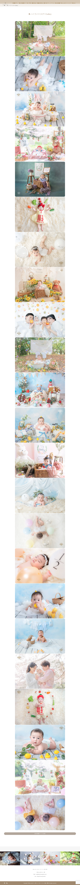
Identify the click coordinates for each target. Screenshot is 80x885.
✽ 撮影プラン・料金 (17, 3)
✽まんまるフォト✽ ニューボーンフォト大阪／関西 (40, 869)
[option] (10, 858)
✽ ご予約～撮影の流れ (31, 3)
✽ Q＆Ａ (74, 3)
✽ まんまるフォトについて (66, 3)
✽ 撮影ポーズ (24, 3)
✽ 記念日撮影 (57, 3)
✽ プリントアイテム (50, 3)
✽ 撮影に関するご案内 (41, 3)
